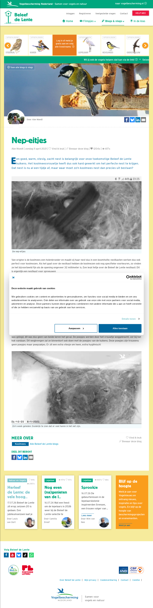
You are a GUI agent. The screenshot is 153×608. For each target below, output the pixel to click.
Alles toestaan (120, 328)
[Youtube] (12, 555)
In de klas (139, 21)
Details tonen (129, 319)
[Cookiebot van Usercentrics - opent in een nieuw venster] (128, 277)
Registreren (85, 13)
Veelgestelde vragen (105, 13)
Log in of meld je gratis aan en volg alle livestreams (64, 43)
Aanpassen (74, 328)
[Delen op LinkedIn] (137, 119)
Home (69, 21)
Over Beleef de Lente (70, 580)
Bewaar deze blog (78, 148)
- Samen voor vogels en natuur (53, 4)
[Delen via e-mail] (143, 119)
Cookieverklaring (108, 580)
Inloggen (70, 13)
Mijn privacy (90, 580)
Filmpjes (88, 21)
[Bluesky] (18, 555)
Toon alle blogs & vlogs (21, 67)
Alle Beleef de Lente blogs (44, 444)
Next (145, 46)
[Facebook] (6, 555)
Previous (8, 46)
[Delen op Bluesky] (132, 119)
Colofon (136, 580)
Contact (124, 13)
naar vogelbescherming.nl (129, 3)
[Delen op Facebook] (126, 119)
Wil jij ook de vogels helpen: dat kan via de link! (95, 59)
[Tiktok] (25, 555)
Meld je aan (124, 525)
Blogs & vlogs (113, 21)
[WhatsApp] (31, 555)
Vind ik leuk (57, 148)
